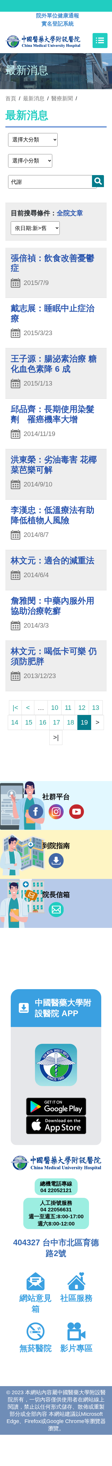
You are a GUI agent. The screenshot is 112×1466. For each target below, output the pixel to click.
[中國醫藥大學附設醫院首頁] (51, 40)
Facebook (35, 811)
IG (56, 811)
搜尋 (98, 181)
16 (42, 722)
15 (28, 722)
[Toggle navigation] (100, 40)
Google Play (56, 1107)
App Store (56, 1125)
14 (14, 722)
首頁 (10, 98)
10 (54, 707)
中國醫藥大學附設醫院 (56, 1163)
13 (95, 707)
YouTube (76, 811)
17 (56, 722)
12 (81, 707)
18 (70, 722)
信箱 (56, 909)
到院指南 (56, 860)
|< (15, 707)
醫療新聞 (62, 98)
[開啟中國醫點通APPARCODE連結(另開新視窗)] (56, 1065)
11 (68, 707)
